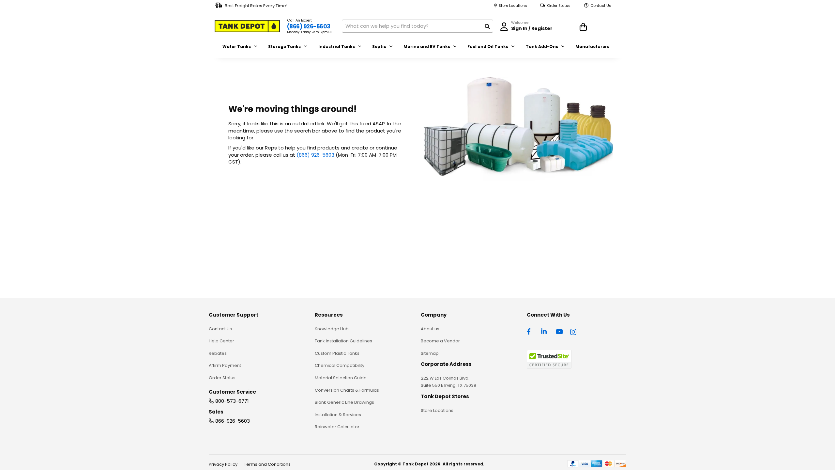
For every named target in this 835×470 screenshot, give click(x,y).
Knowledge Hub (332, 329)
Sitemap (430, 353)
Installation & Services (338, 415)
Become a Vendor (440, 341)
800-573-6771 (232, 401)
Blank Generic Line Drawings (344, 402)
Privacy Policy (223, 464)
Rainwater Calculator (337, 427)
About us (430, 329)
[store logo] (247, 26)
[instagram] (573, 331)
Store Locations (513, 5)
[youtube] (559, 331)
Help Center (221, 341)
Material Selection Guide (341, 378)
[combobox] (417, 26)
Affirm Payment (225, 365)
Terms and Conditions (267, 464)
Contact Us (600, 5)
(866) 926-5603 (308, 26)
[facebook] (530, 331)
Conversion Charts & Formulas (347, 390)
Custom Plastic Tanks (337, 353)
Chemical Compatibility (339, 365)
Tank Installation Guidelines (343, 341)
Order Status (558, 5)
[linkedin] (544, 331)
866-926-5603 (232, 420)
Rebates (218, 353)
